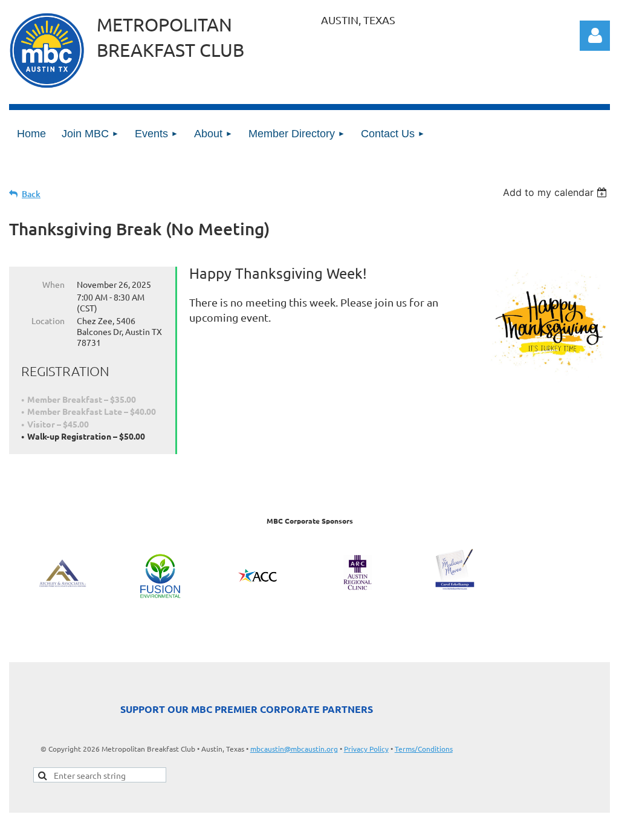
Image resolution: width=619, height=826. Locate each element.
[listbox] (556, 192)
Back (31, 194)
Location (48, 320)
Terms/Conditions (424, 748)
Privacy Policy (366, 748)
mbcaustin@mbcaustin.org (294, 748)
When (53, 284)
